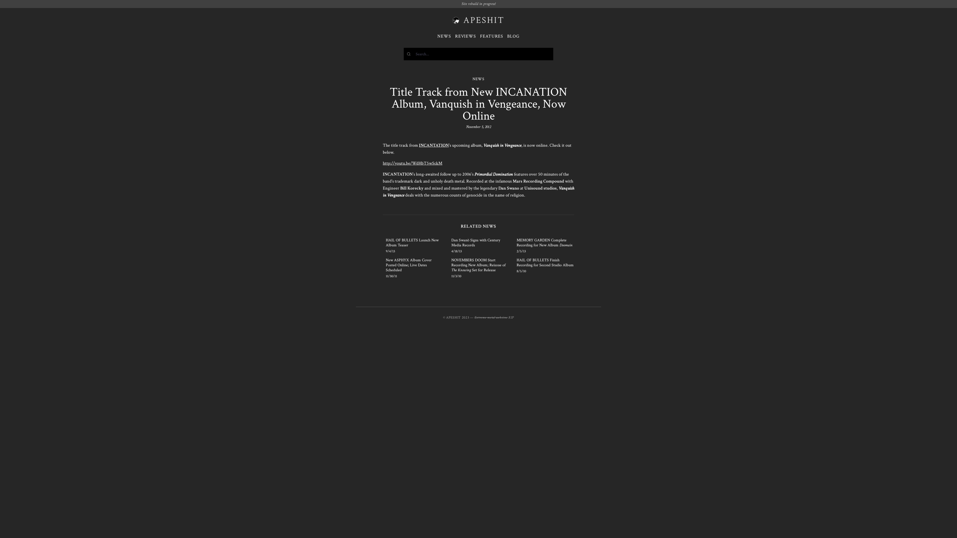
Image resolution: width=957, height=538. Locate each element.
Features (491, 36)
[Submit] (410, 54)
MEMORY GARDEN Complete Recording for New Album (544, 243)
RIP (511, 317)
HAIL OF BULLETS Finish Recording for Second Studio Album (545, 263)
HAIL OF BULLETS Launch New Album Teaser (412, 243)
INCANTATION (434, 145)
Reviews (465, 36)
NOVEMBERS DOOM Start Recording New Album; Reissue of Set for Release (478, 265)
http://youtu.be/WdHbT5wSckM (412, 163)
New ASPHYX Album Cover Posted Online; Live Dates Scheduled (409, 265)
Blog (513, 36)
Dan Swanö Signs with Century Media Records (475, 243)
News (444, 36)
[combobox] (478, 54)
